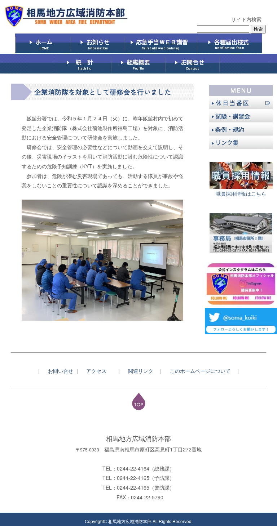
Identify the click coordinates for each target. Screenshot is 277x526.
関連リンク (140, 370)
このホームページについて (203, 370)
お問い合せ (60, 370)
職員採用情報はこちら (241, 193)
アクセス (98, 370)
